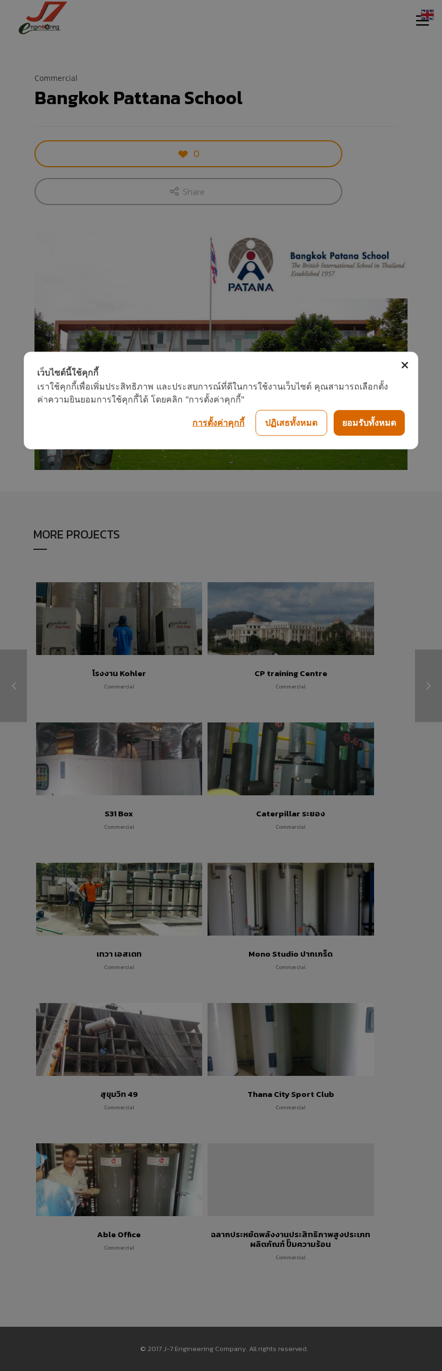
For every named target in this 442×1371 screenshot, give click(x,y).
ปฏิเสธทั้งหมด (291, 422)
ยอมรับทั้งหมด (369, 422)
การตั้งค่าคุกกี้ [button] (218, 422)
